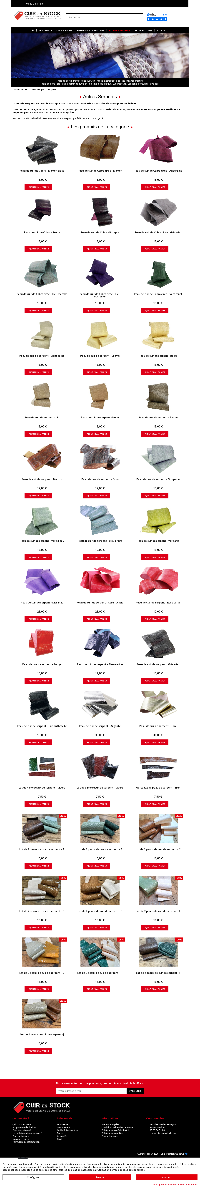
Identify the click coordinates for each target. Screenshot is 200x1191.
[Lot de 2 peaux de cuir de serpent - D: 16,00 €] (42, 890)
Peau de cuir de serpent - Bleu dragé (100, 541)
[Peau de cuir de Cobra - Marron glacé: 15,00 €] (42, 150)
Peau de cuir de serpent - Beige (158, 355)
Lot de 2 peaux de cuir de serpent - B (100, 849)
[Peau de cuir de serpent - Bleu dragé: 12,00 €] (100, 520)
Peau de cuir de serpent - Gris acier (158, 664)
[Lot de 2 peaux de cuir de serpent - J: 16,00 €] (42, 1014)
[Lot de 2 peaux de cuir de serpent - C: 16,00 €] (158, 828)
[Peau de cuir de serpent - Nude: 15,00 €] (100, 397)
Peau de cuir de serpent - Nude (100, 417)
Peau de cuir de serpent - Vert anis (158, 541)
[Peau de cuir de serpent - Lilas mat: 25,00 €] (42, 582)
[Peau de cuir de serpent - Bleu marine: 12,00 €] (100, 643)
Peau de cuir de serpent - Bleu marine (100, 664)
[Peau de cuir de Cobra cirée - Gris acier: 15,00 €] (158, 212)
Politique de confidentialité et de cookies (175, 1184)
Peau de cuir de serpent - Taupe (158, 417)
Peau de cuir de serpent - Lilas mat (42, 602)
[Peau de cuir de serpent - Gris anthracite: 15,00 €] (42, 705)
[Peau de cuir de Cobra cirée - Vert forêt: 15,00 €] (158, 273)
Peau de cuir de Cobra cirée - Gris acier (158, 232)
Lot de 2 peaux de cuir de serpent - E (100, 911)
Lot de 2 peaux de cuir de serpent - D (41, 911)
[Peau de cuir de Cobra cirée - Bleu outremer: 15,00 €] (100, 273)
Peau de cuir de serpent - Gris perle (158, 479)
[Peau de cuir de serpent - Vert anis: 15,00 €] (158, 520)
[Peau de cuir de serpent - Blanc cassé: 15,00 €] (42, 335)
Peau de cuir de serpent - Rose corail (158, 602)
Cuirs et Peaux (19, 89)
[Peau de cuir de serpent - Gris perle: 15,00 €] (158, 458)
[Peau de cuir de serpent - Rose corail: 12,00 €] (158, 582)
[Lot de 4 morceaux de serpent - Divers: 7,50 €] (42, 767)
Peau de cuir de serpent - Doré (158, 726)
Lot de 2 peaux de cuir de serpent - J (42, 1034)
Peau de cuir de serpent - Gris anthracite (42, 726)
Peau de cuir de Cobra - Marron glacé (42, 170)
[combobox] (98, 17)
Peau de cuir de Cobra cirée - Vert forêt (158, 294)
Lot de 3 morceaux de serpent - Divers (100, 787)
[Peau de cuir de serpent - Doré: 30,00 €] (158, 705)
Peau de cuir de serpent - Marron (42, 479)
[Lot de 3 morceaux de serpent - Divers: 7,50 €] (100, 767)
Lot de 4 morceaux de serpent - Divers (42, 787)
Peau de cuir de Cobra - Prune (42, 232)
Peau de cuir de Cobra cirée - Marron (100, 170)
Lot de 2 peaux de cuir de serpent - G (42, 973)
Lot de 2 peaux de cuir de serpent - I (158, 973)
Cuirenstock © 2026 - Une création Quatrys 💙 (162, 1153)
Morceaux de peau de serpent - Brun (158, 787)
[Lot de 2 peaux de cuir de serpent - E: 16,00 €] (100, 890)
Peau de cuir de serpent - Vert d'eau (42, 541)
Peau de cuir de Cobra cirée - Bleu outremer (100, 295)
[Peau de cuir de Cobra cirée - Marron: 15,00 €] (100, 150)
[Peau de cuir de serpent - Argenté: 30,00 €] (100, 705)
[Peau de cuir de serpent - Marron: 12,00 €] (42, 458)
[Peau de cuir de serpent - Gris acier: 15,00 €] (158, 643)
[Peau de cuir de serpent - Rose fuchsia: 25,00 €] (100, 582)
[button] (178, 17)
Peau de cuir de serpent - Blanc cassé (42, 355)
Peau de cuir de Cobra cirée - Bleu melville (42, 294)
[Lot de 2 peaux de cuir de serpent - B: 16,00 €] (100, 828)
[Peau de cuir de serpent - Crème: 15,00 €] (100, 335)
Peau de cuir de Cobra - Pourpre (100, 232)
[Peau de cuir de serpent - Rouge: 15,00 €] (42, 643)
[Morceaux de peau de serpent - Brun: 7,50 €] (158, 767)
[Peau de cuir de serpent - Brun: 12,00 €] (100, 458)
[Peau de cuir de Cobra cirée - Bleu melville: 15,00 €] (42, 273)
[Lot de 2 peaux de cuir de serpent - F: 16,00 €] (158, 890)
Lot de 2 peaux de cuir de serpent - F (158, 911)
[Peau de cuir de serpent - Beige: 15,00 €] (158, 335)
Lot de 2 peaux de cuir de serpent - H (99, 973)
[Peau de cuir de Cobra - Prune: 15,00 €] (42, 212)
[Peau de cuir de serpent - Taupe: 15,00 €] (158, 397)
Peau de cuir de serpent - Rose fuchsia (100, 602)
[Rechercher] (139, 17)
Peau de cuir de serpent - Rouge (42, 664)
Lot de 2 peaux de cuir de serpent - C (158, 849)
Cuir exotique (37, 89)
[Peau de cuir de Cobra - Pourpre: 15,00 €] (100, 212)
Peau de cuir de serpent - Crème (100, 355)
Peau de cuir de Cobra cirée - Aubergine (158, 170)
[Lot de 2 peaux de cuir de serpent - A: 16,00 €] (42, 828)
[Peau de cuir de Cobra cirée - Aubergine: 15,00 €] (158, 150)
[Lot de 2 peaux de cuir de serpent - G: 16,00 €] (42, 952)
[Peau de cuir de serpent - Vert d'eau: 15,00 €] (42, 520)
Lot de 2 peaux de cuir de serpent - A (41, 849)
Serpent (52, 89)
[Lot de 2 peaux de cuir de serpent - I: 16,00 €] (158, 952)
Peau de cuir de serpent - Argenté (100, 726)
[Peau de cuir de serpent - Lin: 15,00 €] (42, 397)
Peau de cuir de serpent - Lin (42, 417)
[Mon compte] (155, 3)
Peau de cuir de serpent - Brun (100, 479)
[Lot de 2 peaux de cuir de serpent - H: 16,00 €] (100, 952)
